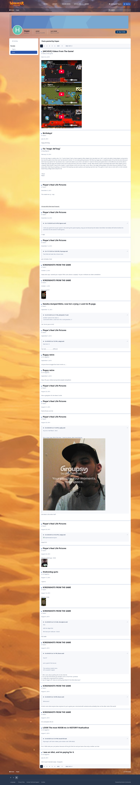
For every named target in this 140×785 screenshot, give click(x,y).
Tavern (44, 135)
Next (58, 46)
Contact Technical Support (33, 782)
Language (12, 782)
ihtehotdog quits (50, 572)
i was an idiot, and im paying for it (58, 752)
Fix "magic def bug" (52, 148)
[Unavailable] (43, 291)
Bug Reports (45, 151)
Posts (13, 52)
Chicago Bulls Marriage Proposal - (50, 206)
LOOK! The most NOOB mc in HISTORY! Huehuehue (66, 727)
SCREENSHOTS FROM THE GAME (57, 265)
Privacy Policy (21, 782)
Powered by (123, 782)
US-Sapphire (45, 357)
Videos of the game (47, 53)
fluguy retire (48, 355)
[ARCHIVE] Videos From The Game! (58, 51)
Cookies (43, 782)
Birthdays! (47, 133)
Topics (13, 49)
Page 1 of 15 (68, 46)
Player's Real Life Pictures (54, 185)
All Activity (15, 41)
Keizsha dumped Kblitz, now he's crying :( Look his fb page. (69, 304)
